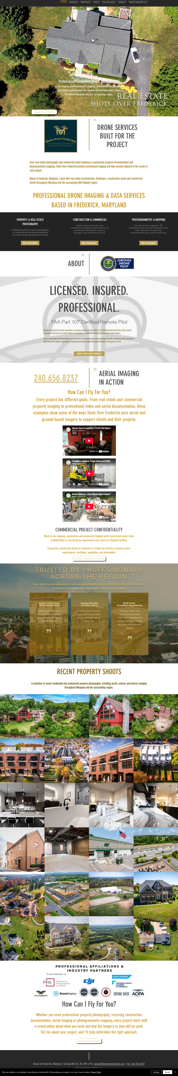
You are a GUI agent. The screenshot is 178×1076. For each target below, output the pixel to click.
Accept (167, 1072)
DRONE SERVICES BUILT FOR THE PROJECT (117, 136)
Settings (156, 1072)
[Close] (175, 1072)
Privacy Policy (95, 1072)
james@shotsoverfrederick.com (109, 1064)
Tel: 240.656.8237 (136, 1064)
